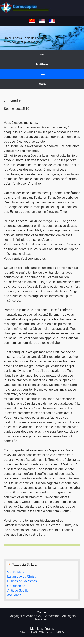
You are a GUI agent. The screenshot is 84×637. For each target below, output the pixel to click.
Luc (42, 74)
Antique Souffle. (18, 590)
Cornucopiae (16, 585)
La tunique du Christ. (21, 576)
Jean (42, 54)
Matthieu (42, 64)
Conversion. (15, 571)
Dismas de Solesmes (22, 581)
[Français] (52, 21)
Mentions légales (42, 628)
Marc (42, 84)
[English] (42, 21)
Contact (42, 612)
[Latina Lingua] (32, 21)
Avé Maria (14, 595)
